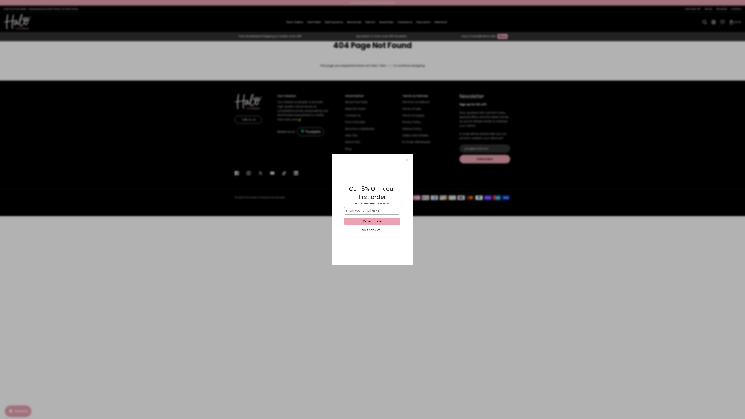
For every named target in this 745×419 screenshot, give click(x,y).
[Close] (407, 160)
